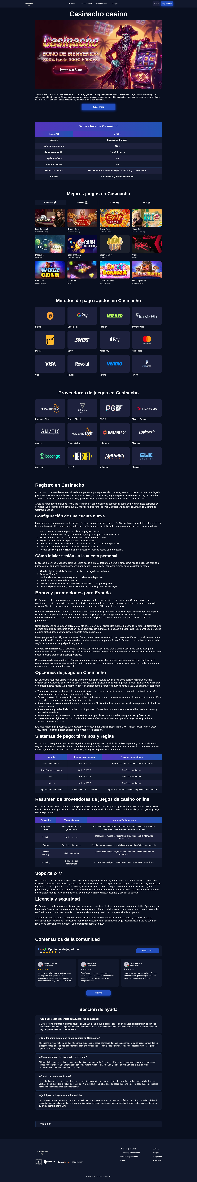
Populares (48, 203)
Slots (145, 203)
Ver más (98, 993)
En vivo (80, 203)
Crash (112, 203)
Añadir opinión (148, 951)
